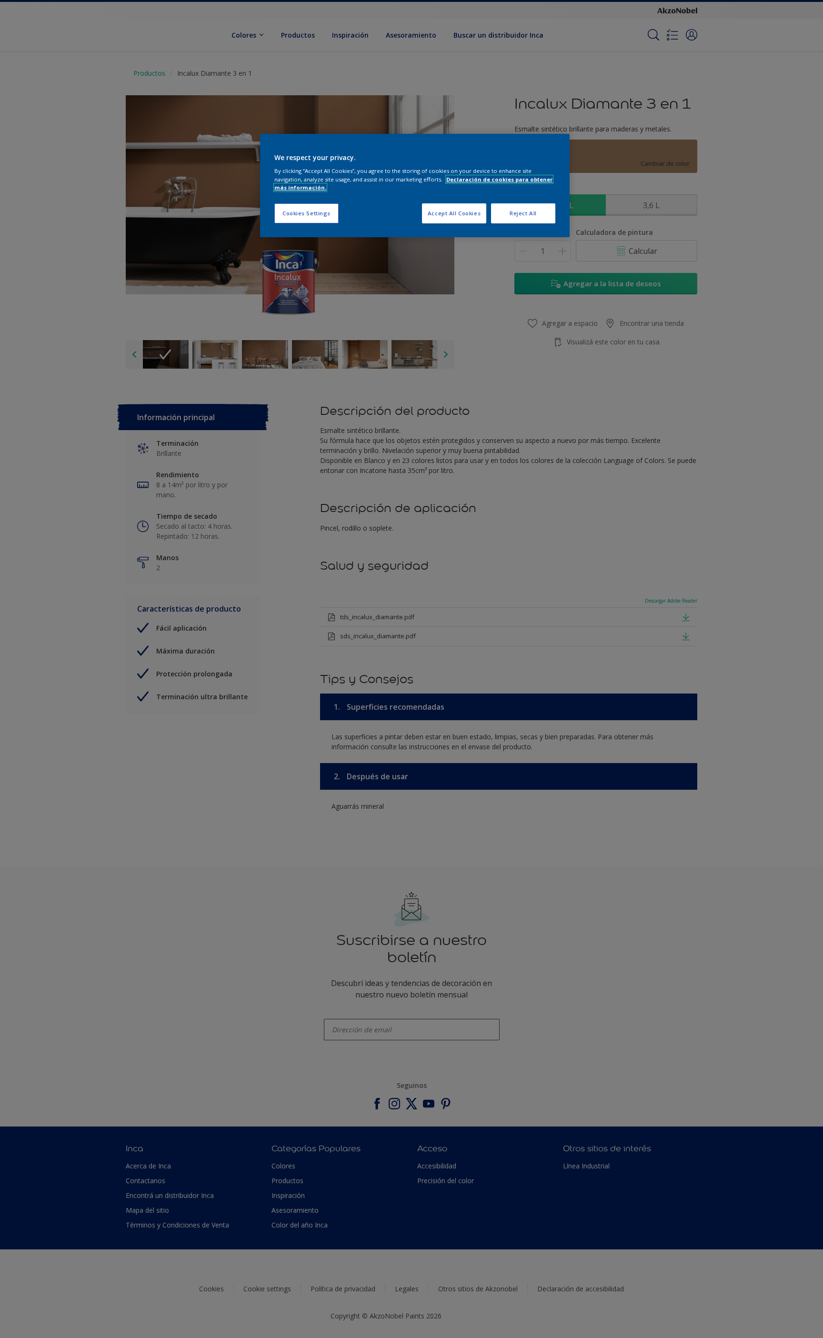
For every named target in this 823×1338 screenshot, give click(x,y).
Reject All (523, 213)
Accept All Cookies (454, 213)
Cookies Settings (306, 213)
